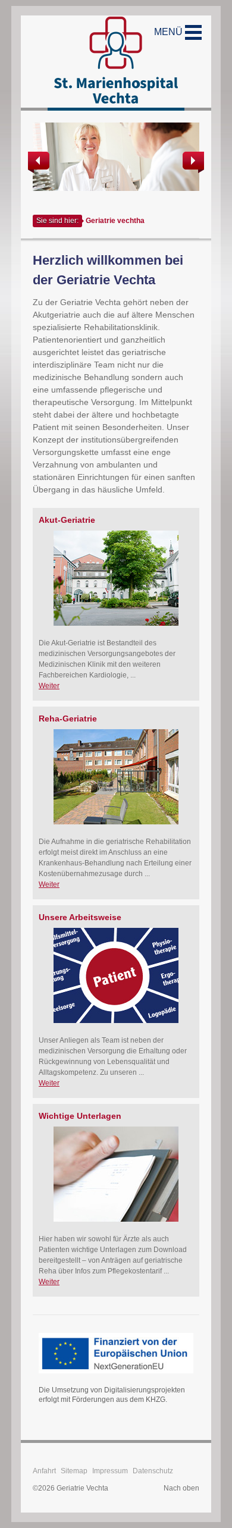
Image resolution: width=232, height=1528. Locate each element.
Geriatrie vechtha (115, 221)
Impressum (110, 1471)
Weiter (49, 686)
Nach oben (181, 1488)
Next (192, 163)
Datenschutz (153, 1471)
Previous (40, 163)
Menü (169, 32)
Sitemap (74, 1471)
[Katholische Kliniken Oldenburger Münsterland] (116, 63)
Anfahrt (44, 1471)
